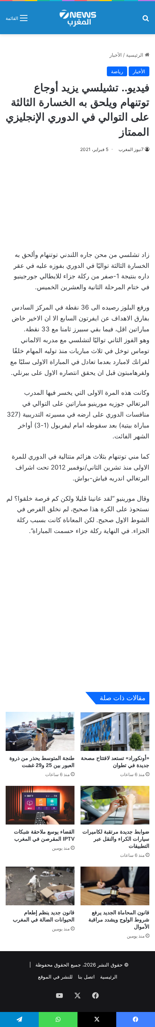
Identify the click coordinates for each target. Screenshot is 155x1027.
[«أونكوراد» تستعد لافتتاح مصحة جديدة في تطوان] (115, 731)
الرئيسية (135, 55)
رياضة (117, 71)
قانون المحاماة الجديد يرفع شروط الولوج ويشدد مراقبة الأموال (118, 919)
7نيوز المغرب (131, 149)
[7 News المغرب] (77, 17)
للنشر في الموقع (55, 977)
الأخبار (115, 55)
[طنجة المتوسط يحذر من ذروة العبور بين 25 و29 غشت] (40, 731)
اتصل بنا (86, 977)
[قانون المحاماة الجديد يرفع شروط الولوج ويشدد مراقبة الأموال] (115, 886)
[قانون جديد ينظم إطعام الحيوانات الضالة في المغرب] (40, 886)
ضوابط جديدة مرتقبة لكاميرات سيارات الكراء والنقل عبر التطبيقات (115, 839)
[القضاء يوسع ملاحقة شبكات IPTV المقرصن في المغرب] (40, 805)
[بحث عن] (145, 20)
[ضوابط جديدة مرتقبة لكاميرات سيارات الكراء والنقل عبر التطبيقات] (115, 805)
